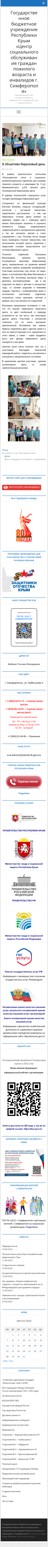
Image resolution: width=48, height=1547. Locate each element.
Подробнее (24, 793)
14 (7, 1346)
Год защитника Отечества (14, 1410)
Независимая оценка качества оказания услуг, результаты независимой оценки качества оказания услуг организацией (24, 1010)
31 (24, 1356)
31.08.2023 (8, 169)
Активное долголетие (12, 1396)
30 (18, 1356)
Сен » (11, 1361)
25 (29, 1351)
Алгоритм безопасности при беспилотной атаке (23, 1273)
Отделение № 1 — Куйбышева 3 (16, 1439)
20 (41, 1346)
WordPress (12, 1537)
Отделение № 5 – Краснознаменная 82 (19, 1454)
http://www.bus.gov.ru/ (34, 1036)
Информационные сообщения (15, 1420)
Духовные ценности (11, 1415)
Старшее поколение (11, 1491)
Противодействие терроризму (15, 1478)
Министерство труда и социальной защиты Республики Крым (24, 865)
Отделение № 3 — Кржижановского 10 (19, 1449)
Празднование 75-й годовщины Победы (20, 1469)
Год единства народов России (15, 1405)
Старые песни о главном (13, 1265)
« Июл (5, 1361)
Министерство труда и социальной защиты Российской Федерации (24, 937)
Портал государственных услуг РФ (24, 972)
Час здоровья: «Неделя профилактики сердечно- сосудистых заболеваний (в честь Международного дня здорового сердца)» (22, 1284)
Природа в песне (9, 1246)
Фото (4, 1496)
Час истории (7, 1501)
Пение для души (9, 1464)
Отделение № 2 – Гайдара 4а (15, 1444)
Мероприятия (8, 159)
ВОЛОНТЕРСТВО (10, 1400)
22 (13, 1351)
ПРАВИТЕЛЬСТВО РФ (24, 900)
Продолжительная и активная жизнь (18, 1473)
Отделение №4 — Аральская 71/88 (18, 1459)
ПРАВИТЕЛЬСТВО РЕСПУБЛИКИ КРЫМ (24, 830)
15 (13, 1346)
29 (13, 1356)
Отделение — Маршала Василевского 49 (20, 1434)
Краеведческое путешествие (15, 1425)
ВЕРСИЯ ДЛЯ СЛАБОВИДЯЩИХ (24, 487)
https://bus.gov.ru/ (33, 1129)
